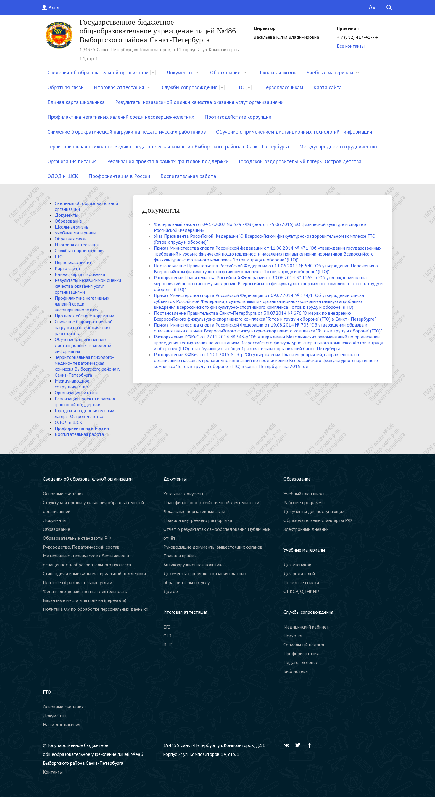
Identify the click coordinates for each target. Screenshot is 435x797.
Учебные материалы (330, 72)
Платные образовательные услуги (77, 582)
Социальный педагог (304, 644)
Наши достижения (61, 724)
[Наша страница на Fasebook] (311, 745)
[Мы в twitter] (299, 745)
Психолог (293, 636)
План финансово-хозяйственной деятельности (211, 502)
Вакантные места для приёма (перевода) (84, 600)
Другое (170, 591)
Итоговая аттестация (119, 87)
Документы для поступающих (313, 511)
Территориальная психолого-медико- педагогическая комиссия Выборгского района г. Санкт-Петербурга (168, 146)
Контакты (53, 772)
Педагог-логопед (301, 662)
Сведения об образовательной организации (98, 72)
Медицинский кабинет (306, 627)
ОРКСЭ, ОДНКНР (301, 591)
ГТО (239, 87)
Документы (179, 72)
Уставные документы (185, 493)
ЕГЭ (167, 627)
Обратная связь (65, 87)
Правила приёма (180, 556)
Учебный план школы (304, 493)
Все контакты (351, 46)
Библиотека (295, 671)
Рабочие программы (304, 502)
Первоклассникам (282, 87)
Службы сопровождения (190, 87)
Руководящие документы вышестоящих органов (212, 547)
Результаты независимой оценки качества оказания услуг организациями (199, 102)
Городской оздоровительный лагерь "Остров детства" (301, 161)
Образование (225, 72)
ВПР (168, 644)
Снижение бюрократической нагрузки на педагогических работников (126, 131)
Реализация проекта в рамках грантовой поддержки (167, 161)
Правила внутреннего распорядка (197, 520)
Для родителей (299, 573)
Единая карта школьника (76, 102)
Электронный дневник (305, 529)
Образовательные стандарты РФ (77, 538)
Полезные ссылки (301, 582)
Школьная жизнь (277, 72)
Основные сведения (63, 493)
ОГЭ (167, 636)
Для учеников (297, 565)
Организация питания (72, 161)
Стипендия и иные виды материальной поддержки (94, 573)
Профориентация (301, 653)
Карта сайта (327, 87)
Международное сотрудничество (338, 146)
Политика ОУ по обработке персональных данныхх (95, 609)
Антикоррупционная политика (193, 565)
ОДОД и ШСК (62, 176)
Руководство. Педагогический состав (81, 547)
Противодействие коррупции (237, 116)
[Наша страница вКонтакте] (287, 745)
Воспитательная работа (188, 176)
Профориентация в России (119, 176)
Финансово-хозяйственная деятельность (85, 591)
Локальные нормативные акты (194, 511)
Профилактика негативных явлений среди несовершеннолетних (120, 116)
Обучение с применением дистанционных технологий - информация (294, 131)
